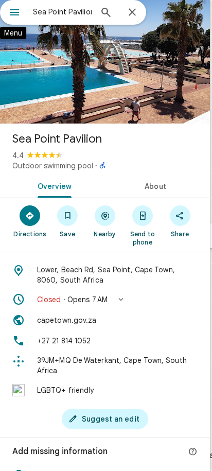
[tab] (52, 185)
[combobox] (62, 12)
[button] (105, 299)
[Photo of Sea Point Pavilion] (105, 62)
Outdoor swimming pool (52, 165)
